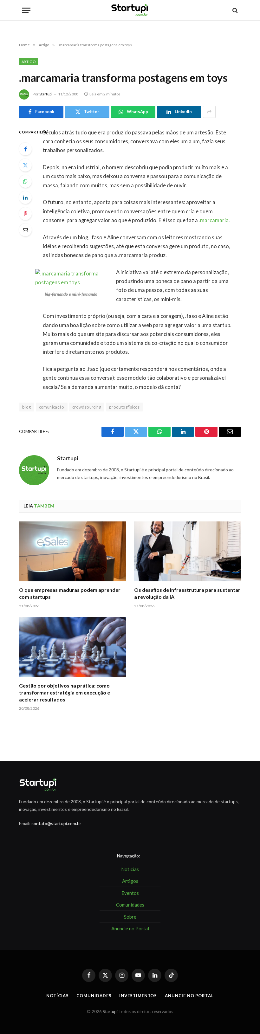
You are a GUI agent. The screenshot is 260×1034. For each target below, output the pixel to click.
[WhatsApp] (25, 181)
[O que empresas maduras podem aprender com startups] (72, 551)
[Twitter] (25, 165)
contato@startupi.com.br (56, 823)
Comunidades (93, 995)
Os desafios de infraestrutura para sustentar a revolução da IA (187, 593)
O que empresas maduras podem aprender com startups (69, 593)
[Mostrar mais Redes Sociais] (209, 112)
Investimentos (138, 995)
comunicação (51, 407)
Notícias (57, 995)
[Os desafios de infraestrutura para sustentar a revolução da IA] (187, 551)
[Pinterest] (25, 213)
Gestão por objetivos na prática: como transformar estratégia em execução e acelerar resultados (64, 692)
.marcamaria (214, 220)
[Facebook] (25, 149)
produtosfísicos (124, 407)
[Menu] (26, 10)
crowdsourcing (86, 407)
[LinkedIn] (25, 197)
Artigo (29, 62)
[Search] (234, 10)
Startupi (45, 94)
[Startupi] (130, 10)
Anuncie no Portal (189, 995)
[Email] (25, 229)
